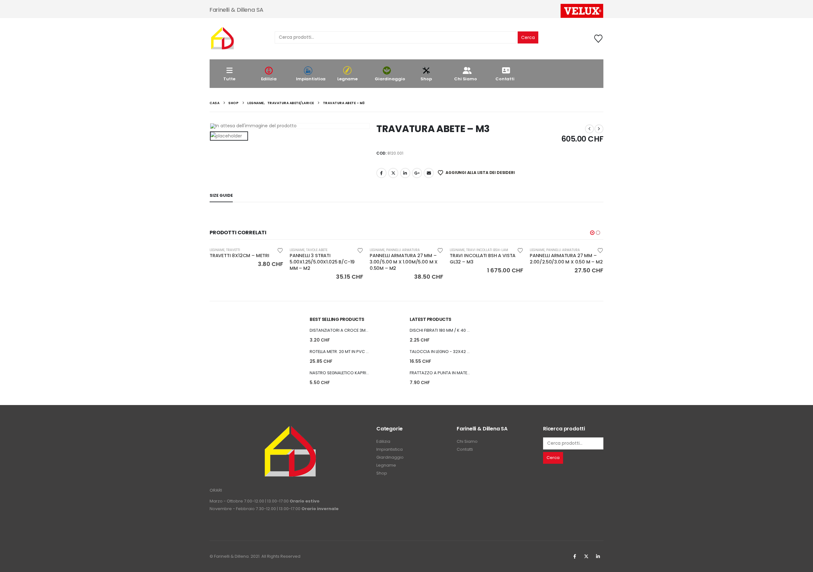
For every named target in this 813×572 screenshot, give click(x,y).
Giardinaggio (390, 79)
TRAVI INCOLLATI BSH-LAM (487, 250)
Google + (417, 173)
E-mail (429, 173)
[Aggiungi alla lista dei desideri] (280, 250)
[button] (592, 232)
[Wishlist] (598, 39)
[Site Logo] (222, 39)
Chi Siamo (465, 79)
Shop (426, 79)
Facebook (381, 173)
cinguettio (393, 173)
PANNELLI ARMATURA (403, 250)
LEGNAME (217, 250)
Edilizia (269, 79)
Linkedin (598, 556)
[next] (599, 128)
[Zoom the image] (290, 429)
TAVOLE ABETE (316, 250)
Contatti (504, 79)
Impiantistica (311, 79)
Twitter (586, 556)
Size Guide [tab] (221, 195)
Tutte (229, 79)
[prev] (589, 128)
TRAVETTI (233, 250)
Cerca (528, 37)
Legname (347, 79)
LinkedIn (405, 173)
